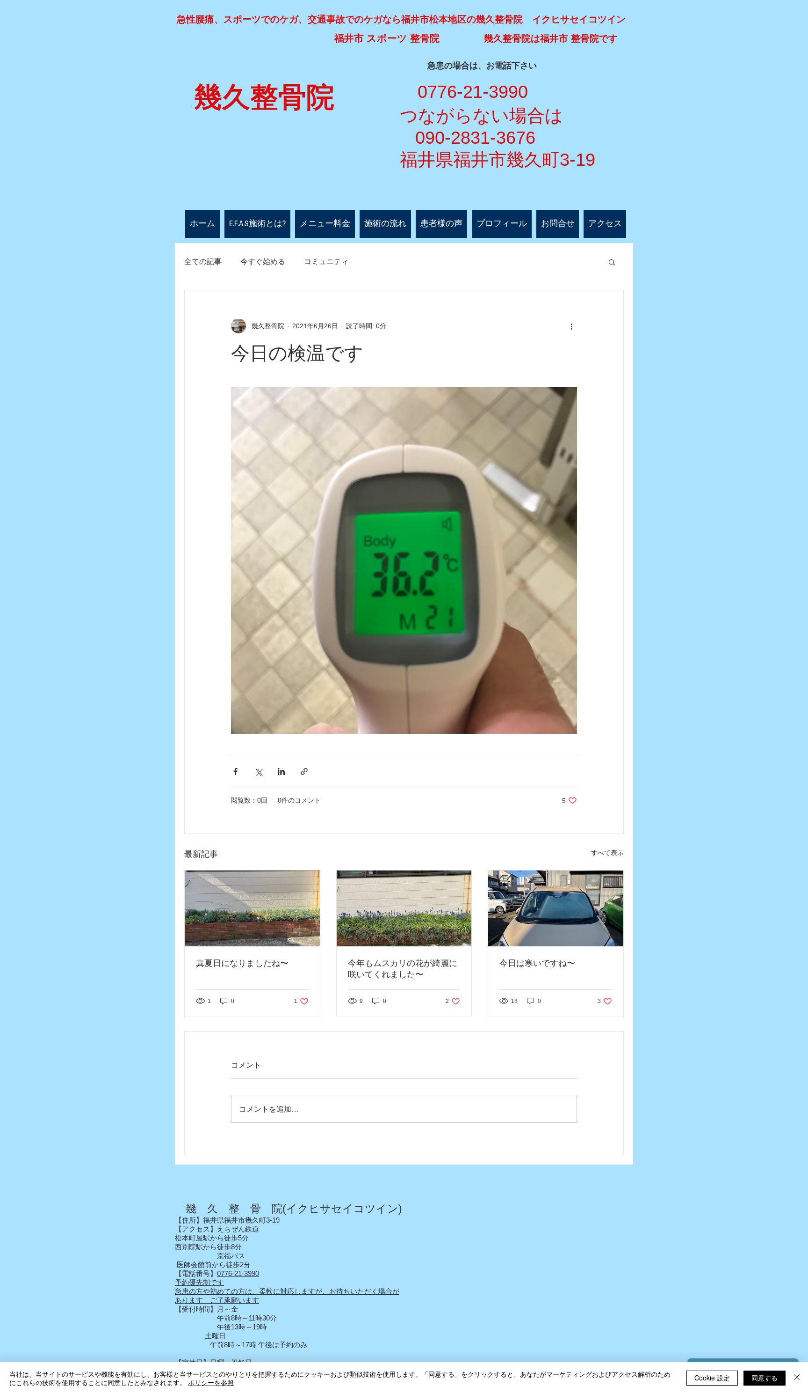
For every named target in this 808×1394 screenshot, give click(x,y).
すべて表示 (607, 852)
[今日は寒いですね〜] (555, 908)
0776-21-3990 (238, 1273)
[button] (611, 262)
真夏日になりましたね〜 (242, 963)
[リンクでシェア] (304, 771)
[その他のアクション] (571, 326)
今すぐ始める (262, 262)
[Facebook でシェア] (235, 771)
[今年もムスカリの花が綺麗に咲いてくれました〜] (404, 908)
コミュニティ (326, 262)
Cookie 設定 (712, 1377)
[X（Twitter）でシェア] (258, 771)
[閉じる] (796, 1378)
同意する (764, 1377)
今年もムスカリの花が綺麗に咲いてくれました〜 (402, 969)
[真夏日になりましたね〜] (252, 908)
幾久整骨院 (264, 97)
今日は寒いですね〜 (537, 963)
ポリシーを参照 (211, 1382)
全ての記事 (203, 262)
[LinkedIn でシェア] (281, 771)
